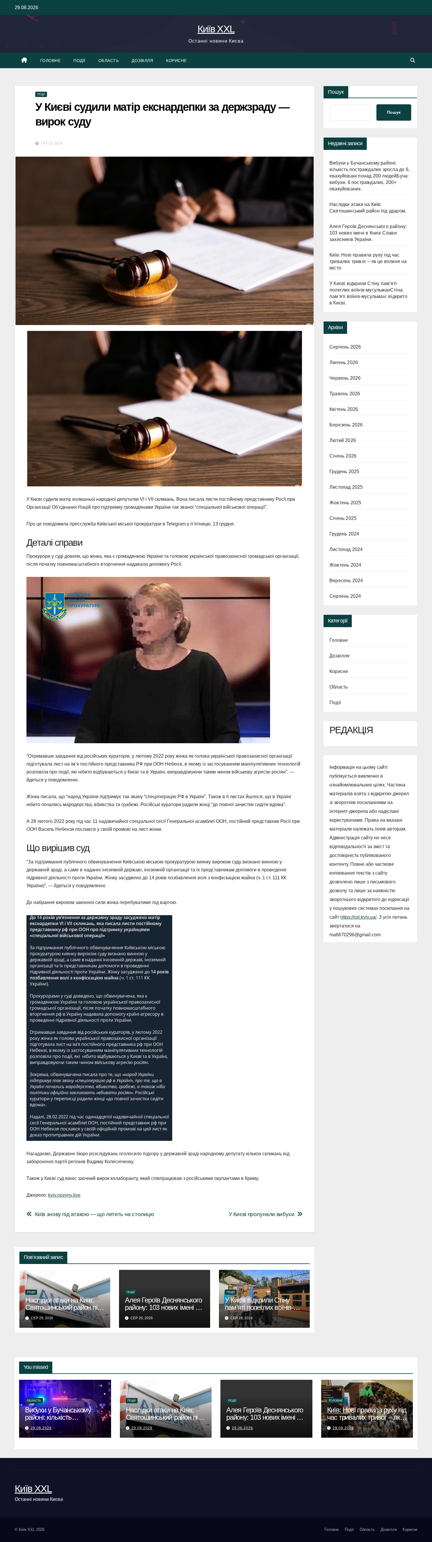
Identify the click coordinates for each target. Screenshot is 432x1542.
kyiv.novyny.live (64, 1195)
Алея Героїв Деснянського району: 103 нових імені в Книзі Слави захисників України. (368, 233)
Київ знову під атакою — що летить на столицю (94, 1214)
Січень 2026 (342, 455)
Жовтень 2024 (345, 564)
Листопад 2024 (346, 549)
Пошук (336, 92)
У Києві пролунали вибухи (261, 1214)
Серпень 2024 (345, 596)
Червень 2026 (345, 378)
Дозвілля (142, 60)
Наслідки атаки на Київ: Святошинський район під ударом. (63, 1307)
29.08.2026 (41, 1428)
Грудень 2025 (344, 471)
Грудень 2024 (344, 533)
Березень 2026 (346, 424)
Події (79, 60)
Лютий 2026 (342, 440)
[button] (412, 60)
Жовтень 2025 (345, 502)
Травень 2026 (344, 393)
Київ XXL (216, 28)
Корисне (176, 60)
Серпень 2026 (345, 346)
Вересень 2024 (346, 580)
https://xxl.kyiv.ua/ (358, 917)
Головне (50, 60)
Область (108, 60)
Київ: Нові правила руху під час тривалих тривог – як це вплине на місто (368, 261)
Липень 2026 (343, 362)
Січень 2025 (342, 518)
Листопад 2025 (346, 487)
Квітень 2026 (343, 409)
